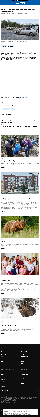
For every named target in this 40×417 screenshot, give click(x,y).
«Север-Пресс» (24, 97)
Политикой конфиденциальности (25, 414)
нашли (19, 93)
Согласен (35, 412)
